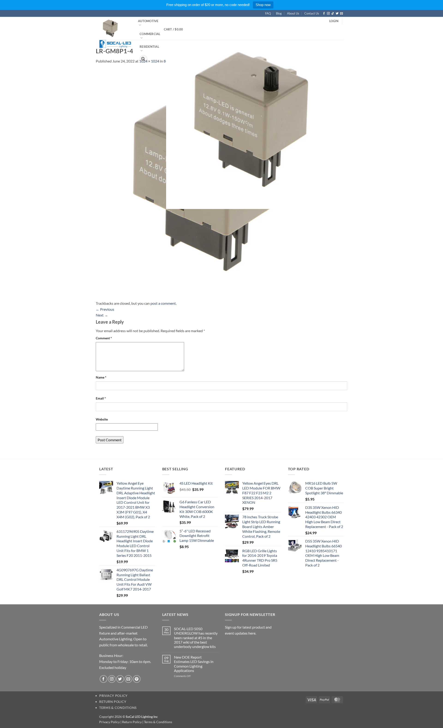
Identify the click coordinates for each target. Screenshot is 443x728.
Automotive (148, 21)
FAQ (268, 13)
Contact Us (311, 13)
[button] (333, 21)
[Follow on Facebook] (324, 13)
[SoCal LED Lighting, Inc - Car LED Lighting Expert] (115, 32)
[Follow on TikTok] (332, 13)
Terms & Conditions (118, 708)
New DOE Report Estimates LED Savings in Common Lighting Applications (193, 664)
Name (101, 377)
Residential (149, 46)
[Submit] (143, 59)
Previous (105, 309)
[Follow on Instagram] (328, 13)
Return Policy (112, 702)
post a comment (163, 303)
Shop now (263, 5)
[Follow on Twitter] (337, 13)
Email (101, 398)
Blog (279, 13)
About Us (293, 13)
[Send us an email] (341, 13)
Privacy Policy (113, 696)
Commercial (150, 34)
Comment (104, 338)
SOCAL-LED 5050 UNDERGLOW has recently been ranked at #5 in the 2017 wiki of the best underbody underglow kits (196, 638)
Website (102, 419)
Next (102, 315)
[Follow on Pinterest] (137, 679)
